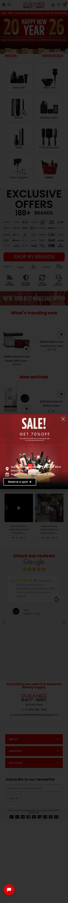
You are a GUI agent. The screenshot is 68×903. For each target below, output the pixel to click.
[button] (63, 419)
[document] (34, 451)
